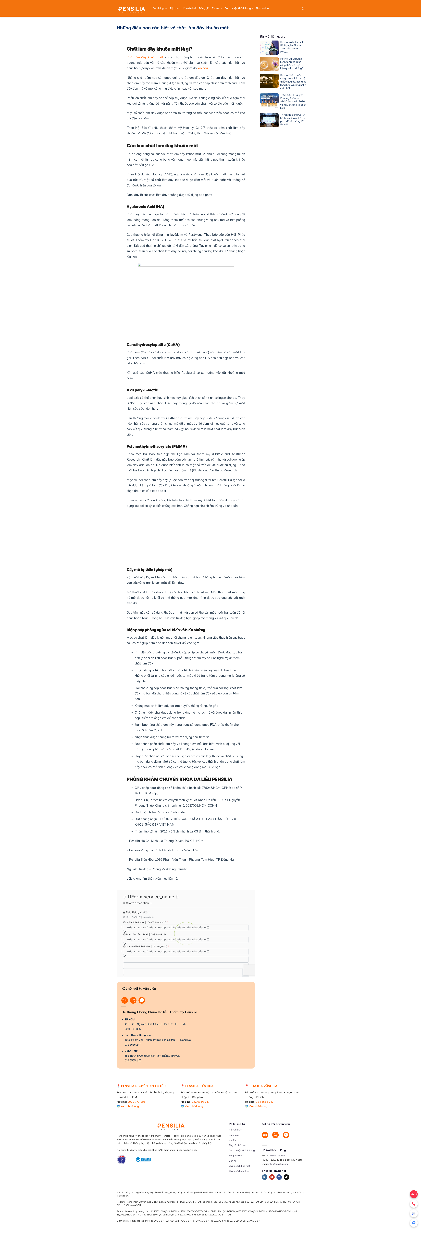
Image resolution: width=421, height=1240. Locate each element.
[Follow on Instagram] (264, 1177)
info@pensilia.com (278, 1163)
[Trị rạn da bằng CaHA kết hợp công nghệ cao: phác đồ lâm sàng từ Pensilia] (269, 120)
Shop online (262, 8)
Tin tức (216, 8)
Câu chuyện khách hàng (238, 8)
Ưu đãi (232, 1140)
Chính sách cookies (239, 1171)
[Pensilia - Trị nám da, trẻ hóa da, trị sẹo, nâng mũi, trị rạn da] (132, 8)
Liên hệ (414, 1194)
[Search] (303, 9)
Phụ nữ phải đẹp (237, 1145)
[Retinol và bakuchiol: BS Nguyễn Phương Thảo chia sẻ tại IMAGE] (269, 48)
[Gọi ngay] (414, 1204)
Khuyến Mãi (189, 8)
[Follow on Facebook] (279, 1177)
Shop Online (235, 1155)
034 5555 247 (133, 1060)
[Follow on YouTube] (272, 1177)
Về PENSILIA (235, 1129)
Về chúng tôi (160, 8)
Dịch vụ (174, 8)
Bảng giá (204, 8)
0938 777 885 (133, 1029)
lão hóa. (203, 68)
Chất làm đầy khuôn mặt (145, 57)
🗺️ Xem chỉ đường (128, 1106)
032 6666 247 (133, 1044)
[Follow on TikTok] (286, 1177)
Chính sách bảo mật (239, 1165)
